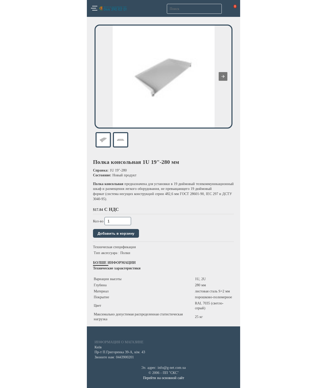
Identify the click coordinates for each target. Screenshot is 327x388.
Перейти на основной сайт (163, 378)
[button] (94, 9)
